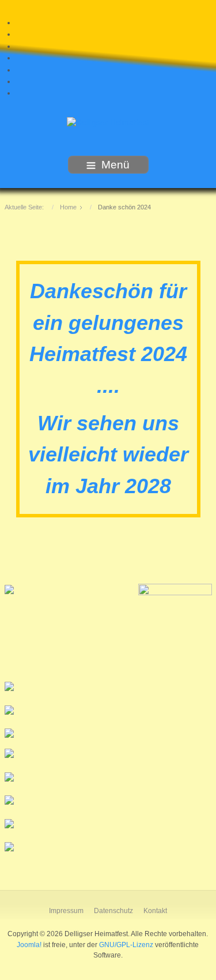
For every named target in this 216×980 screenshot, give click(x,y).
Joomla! (29, 945)
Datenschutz (113, 911)
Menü (115, 165)
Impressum (66, 911)
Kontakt (155, 911)
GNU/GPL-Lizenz (126, 945)
